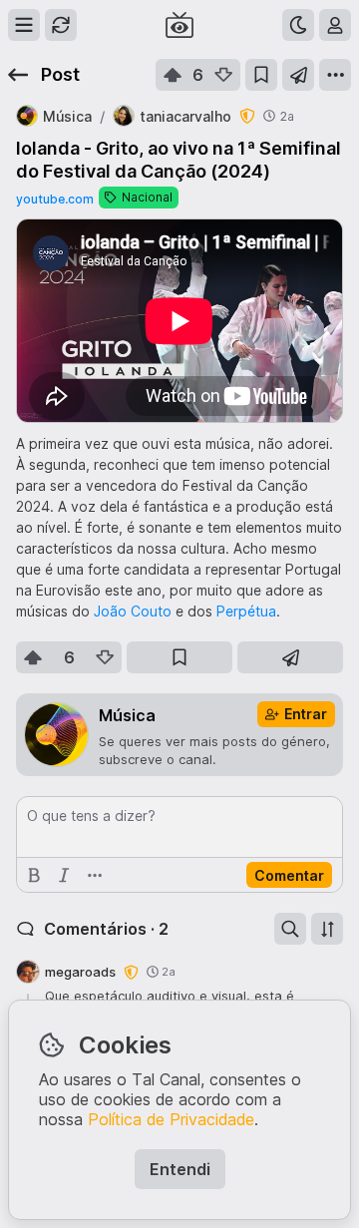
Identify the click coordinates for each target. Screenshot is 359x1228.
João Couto (133, 611)
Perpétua (246, 611)
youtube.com (55, 199)
